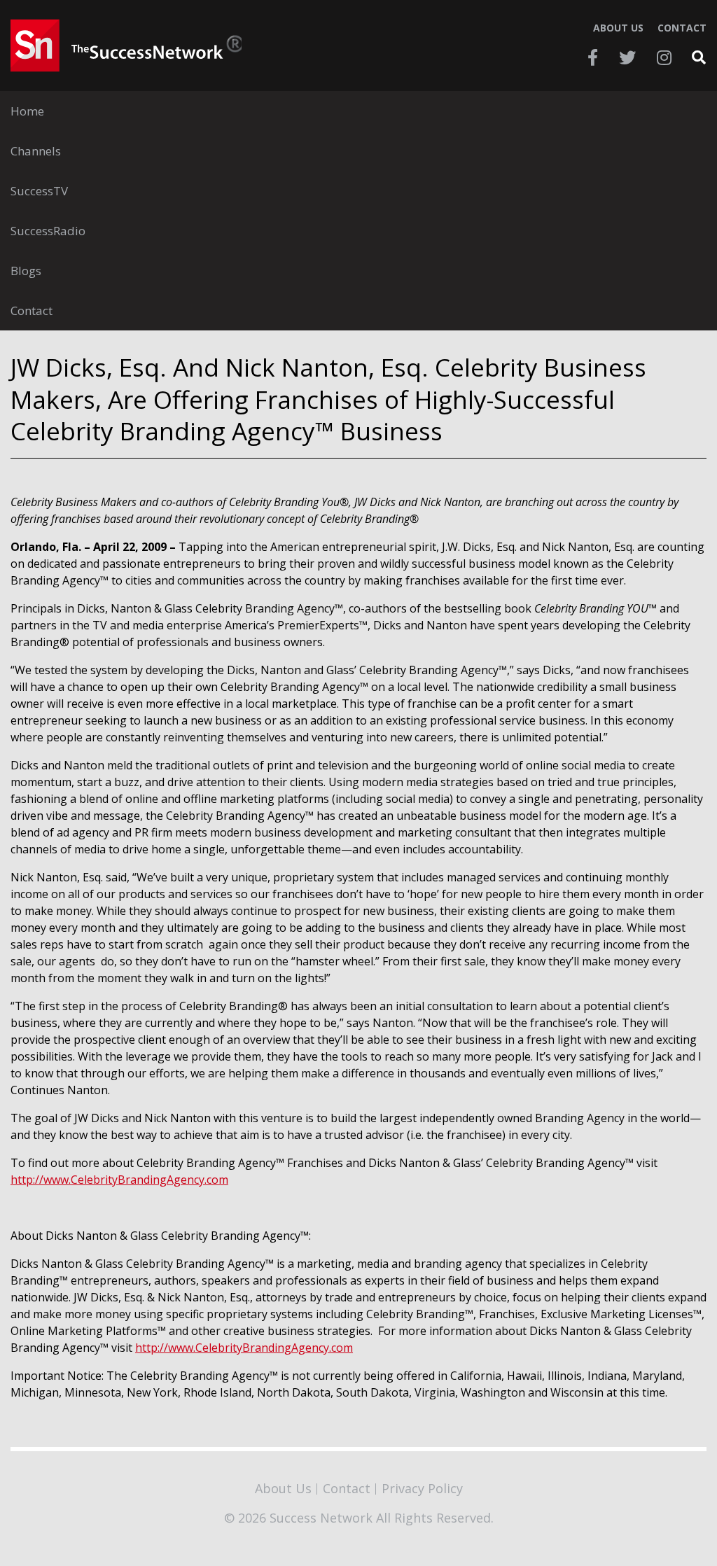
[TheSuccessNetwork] (126, 46)
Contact (681, 28)
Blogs (26, 271)
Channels (36, 151)
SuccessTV (39, 191)
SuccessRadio (48, 231)
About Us (618, 28)
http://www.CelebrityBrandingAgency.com (119, 1179)
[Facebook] (592, 57)
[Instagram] (664, 57)
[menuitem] (358, 111)
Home (27, 111)
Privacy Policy (422, 1488)
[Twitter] (627, 57)
